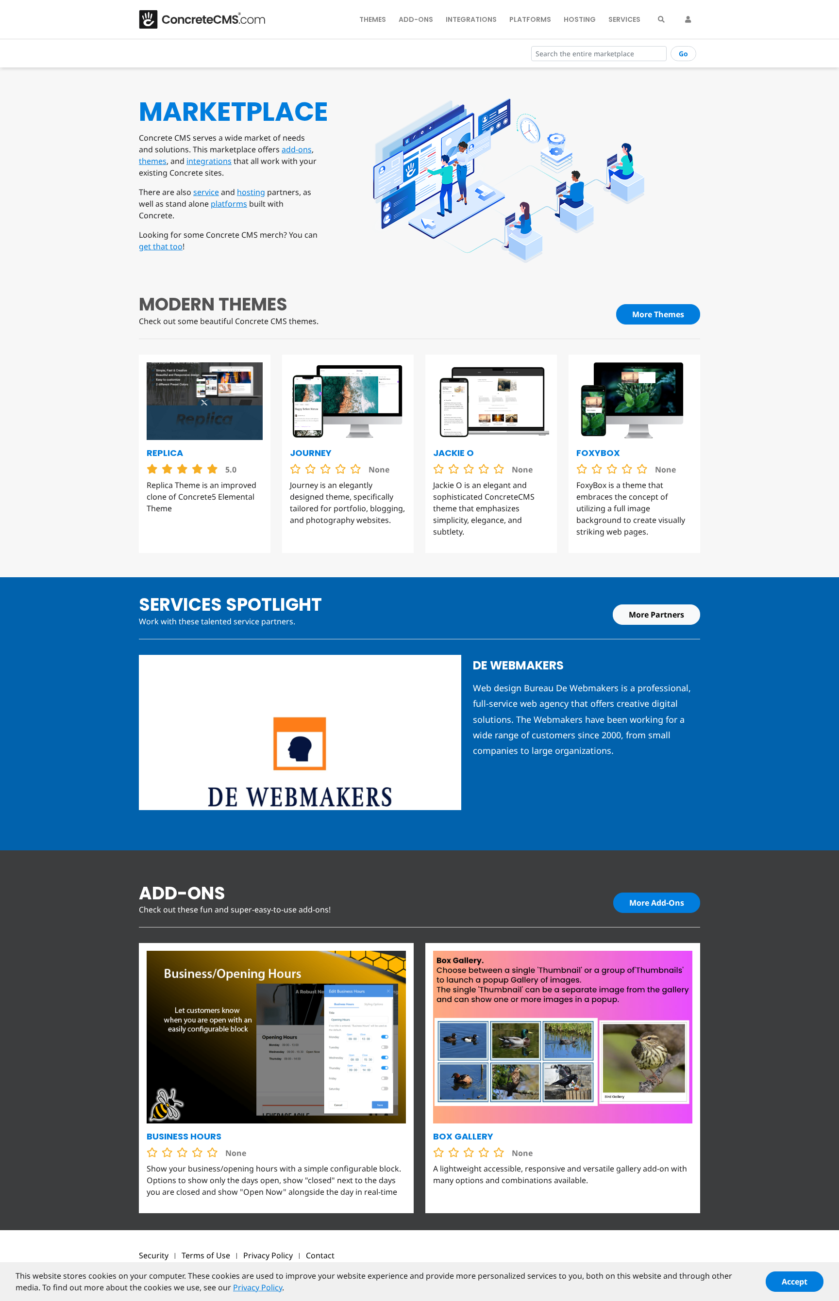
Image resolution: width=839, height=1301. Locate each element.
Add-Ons (416, 19)
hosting (251, 192)
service (206, 192)
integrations (209, 161)
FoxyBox (598, 453)
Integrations (471, 19)
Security (153, 1255)
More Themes (658, 314)
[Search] (661, 19)
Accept (794, 1281)
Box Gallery (463, 1136)
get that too (161, 246)
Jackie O (453, 453)
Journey (311, 453)
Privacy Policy (268, 1255)
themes (153, 161)
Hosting (580, 19)
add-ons (297, 149)
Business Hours (184, 1136)
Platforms (530, 19)
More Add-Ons (656, 902)
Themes (372, 19)
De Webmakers (518, 665)
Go (683, 53)
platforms (229, 203)
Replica (165, 453)
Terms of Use (206, 1255)
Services (624, 19)
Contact (320, 1255)
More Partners (656, 614)
